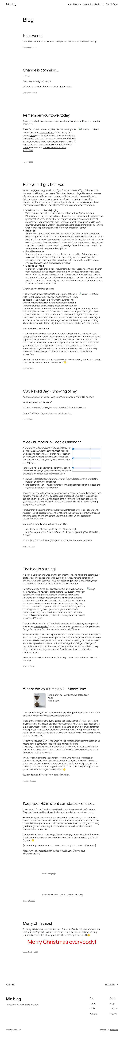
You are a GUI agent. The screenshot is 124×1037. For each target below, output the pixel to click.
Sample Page (112, 4)
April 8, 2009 (27, 419)
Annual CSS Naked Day (33, 413)
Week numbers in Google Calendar (52, 442)
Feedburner (78, 588)
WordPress (114, 1030)
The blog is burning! (39, 569)
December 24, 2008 (30, 952)
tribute (65, 129)
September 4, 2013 (30, 93)
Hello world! (33, 36)
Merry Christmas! (37, 923)
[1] (55, 132)
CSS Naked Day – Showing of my (50, 391)
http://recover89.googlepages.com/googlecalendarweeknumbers (61, 540)
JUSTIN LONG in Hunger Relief (55, 894)
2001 (70, 141)
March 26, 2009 (29, 546)
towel (32, 135)
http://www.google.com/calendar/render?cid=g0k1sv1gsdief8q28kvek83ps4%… (62, 532)
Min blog (11, 4)
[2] (74, 141)
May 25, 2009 (28, 162)
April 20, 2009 (28, 368)
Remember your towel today (46, 115)
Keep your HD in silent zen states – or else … (59, 803)
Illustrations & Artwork (93, 4)
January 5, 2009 (29, 901)
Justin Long (77, 894)
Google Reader (41, 626)
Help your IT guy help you (43, 184)
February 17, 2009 (29, 781)
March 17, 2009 (28, 666)
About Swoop (74, 4)
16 (13, 984)
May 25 (54, 129)
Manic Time (64, 774)
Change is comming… (40, 70)
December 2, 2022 (30, 48)
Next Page (111, 984)
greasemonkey (46, 467)
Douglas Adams (47, 132)
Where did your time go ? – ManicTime (54, 689)
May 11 (64, 141)
